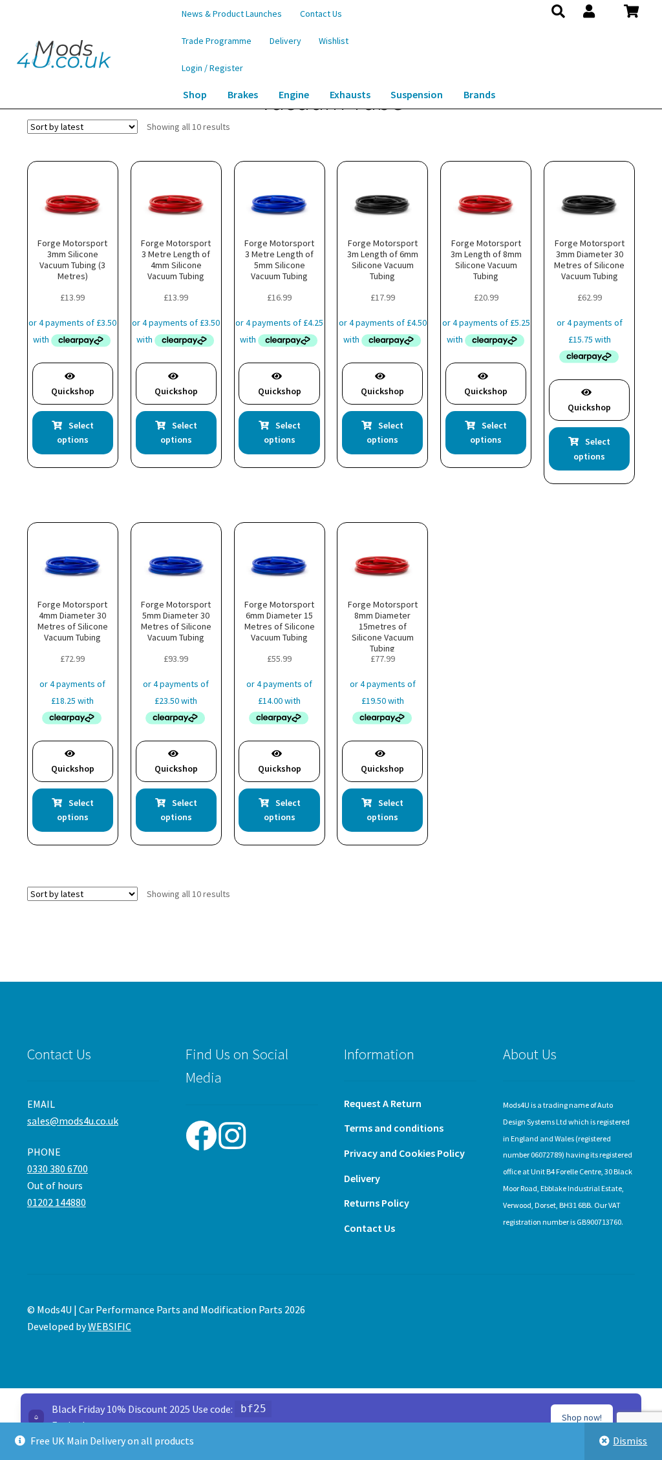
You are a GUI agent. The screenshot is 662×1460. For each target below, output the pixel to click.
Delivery (285, 41)
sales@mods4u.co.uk (72, 1120)
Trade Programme (216, 41)
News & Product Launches (232, 13)
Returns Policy (376, 1202)
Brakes (243, 94)
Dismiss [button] (630, 1440)
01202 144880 (56, 1202)
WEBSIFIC (109, 1326)
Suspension (416, 94)
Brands (479, 94)
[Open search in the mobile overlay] (553, 11)
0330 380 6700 (57, 1168)
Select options (75, 432)
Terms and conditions (393, 1127)
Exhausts (350, 94)
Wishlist (333, 41)
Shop (195, 94)
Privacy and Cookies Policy (404, 1153)
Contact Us (321, 13)
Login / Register (212, 68)
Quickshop (72, 391)
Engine (294, 94)
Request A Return (383, 1103)
